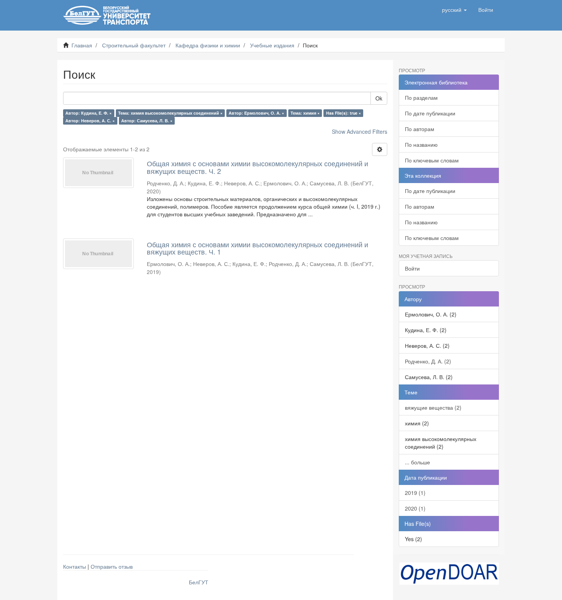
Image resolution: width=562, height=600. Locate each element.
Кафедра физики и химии (207, 45)
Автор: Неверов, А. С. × (90, 120)
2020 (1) (415, 508)
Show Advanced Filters (359, 131)
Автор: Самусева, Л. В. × (146, 120)
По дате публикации (430, 113)
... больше (417, 462)
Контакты (74, 566)
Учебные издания (272, 45)
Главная (81, 45)
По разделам (421, 97)
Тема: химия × (305, 113)
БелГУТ (198, 582)
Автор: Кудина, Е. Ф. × (88, 113)
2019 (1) (415, 492)
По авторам (419, 129)
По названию (421, 144)
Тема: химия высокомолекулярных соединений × (170, 113)
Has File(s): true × (343, 113)
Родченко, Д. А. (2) (428, 361)
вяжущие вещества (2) (433, 407)
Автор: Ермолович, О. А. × (256, 113)
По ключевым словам (432, 160)
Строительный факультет (134, 45)
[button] (454, 9)
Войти (412, 268)
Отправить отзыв (112, 566)
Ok (378, 98)
